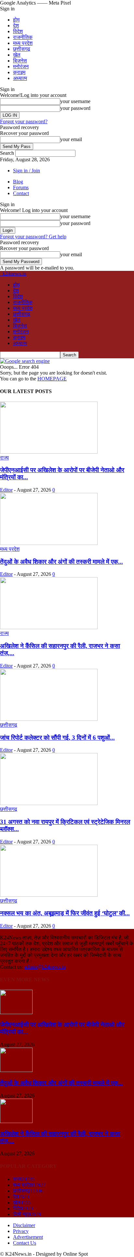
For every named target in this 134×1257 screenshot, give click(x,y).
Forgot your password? (23, 121)
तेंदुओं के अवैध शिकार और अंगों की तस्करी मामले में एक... (61, 561)
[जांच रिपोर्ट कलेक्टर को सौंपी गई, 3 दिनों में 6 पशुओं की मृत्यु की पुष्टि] (49, 719)
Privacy (21, 1231)
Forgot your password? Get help (33, 236)
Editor (6, 490)
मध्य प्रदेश (23, 43)
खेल (16, 55)
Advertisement (28, 1237)
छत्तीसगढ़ (21, 49)
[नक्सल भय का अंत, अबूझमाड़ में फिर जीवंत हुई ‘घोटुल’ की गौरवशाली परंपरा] (49, 895)
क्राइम (19, 72)
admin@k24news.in (45, 967)
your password (75, 108)
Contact (21, 193)
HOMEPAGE (52, 378)
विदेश (18, 31)
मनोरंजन (21, 66)
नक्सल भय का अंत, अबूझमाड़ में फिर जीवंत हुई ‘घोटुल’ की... (65, 913)
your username (75, 101)
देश (16, 25)
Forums (21, 187)
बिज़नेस (20, 60)
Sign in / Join (26, 170)
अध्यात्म (20, 78)
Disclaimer (24, 1225)
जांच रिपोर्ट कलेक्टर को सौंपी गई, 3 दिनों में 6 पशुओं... (57, 737)
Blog (18, 181)
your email (71, 139)
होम (16, 19)
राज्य (4, 457)
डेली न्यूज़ (27, 1214)
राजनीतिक (23, 37)
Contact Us (24, 1243)
